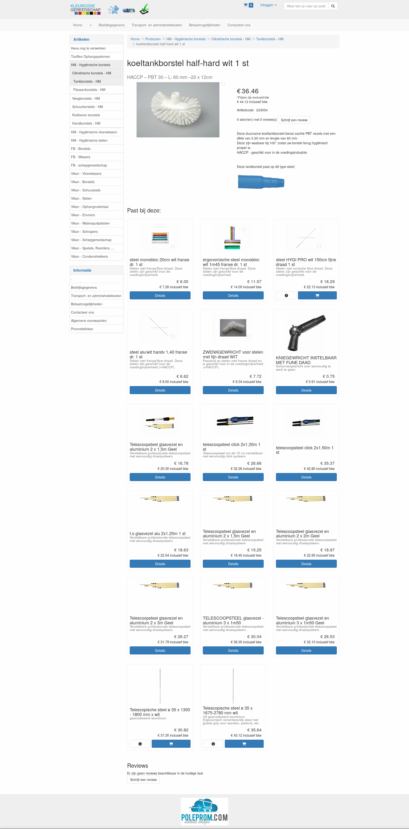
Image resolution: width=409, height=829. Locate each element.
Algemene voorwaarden (89, 320)
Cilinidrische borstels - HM (91, 73)
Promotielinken (82, 328)
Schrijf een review (294, 119)
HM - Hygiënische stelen (89, 140)
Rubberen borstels (86, 115)
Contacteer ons (82, 312)
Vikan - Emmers (83, 214)
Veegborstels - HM (86, 98)
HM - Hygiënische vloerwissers (94, 132)
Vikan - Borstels (82, 181)
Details (160, 295)
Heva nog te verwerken (88, 48)
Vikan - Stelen (81, 198)
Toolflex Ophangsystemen (90, 56)
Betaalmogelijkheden (86, 304)
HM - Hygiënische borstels (90, 64)
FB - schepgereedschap (89, 165)
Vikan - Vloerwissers (86, 173)
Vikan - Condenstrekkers (89, 256)
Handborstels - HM (86, 123)
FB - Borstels (80, 148)
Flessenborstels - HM (89, 89)
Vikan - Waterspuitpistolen (90, 223)
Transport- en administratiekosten (96, 295)
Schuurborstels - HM (87, 106)
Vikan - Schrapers (84, 231)
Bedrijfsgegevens (84, 287)
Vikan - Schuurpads (85, 190)
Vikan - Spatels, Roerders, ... (92, 248)
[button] (268, 4)
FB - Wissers (80, 156)
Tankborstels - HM (87, 81)
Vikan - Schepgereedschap (91, 239)
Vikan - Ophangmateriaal (89, 206)
